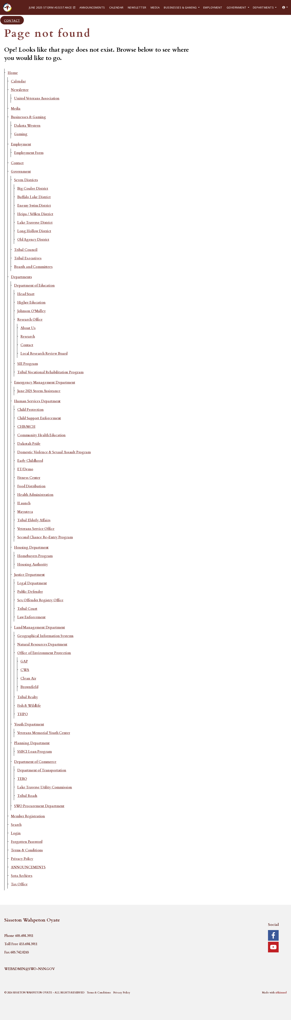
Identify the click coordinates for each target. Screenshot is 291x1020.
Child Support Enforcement (39, 418)
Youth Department (29, 724)
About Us (28, 328)
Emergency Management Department (44, 382)
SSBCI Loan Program (34, 751)
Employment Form (28, 153)
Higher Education (31, 302)
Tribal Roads (27, 796)
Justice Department (29, 574)
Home (13, 73)
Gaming (20, 134)
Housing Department (31, 547)
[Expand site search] (29, 20)
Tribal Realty (27, 697)
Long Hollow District (34, 231)
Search (16, 824)
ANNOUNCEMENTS (28, 867)
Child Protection (30, 409)
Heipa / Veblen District (35, 214)
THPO (22, 714)
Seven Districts (26, 180)
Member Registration (28, 816)
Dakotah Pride (28, 443)
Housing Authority (32, 564)
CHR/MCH (26, 426)
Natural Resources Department (42, 644)
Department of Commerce (35, 762)
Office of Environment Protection (44, 653)
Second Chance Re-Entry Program (45, 537)
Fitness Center (28, 477)
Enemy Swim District (34, 205)
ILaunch (23, 503)
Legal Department (32, 583)
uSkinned (281, 992)
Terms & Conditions (27, 850)
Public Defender (30, 591)
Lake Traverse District (35, 222)
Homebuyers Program (35, 556)
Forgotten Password (26, 841)
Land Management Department (39, 627)
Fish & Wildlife (29, 705)
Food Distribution (31, 486)
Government (236, 7)
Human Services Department (37, 401)
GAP (24, 661)
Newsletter (137, 7)
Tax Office (19, 884)
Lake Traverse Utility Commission (44, 787)
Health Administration (35, 494)
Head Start (26, 294)
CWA (24, 670)
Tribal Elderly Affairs (33, 520)
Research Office (30, 319)
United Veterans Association (36, 98)
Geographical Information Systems (45, 636)
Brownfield (29, 687)
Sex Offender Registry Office (40, 600)
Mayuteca (25, 511)
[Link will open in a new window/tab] (273, 935)
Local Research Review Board (44, 353)
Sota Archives (21, 875)
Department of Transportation (41, 770)
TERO (22, 779)
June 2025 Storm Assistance (50, 7)
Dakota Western (27, 125)
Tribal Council (25, 250)
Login (16, 833)
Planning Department (32, 743)
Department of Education (34, 285)
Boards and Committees (33, 267)
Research (27, 336)
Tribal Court (27, 608)
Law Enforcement (31, 617)
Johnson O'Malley (31, 311)
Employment (212, 7)
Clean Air (28, 678)
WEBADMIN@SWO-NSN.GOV (29, 969)
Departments (263, 7)
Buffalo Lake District (34, 197)
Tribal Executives (27, 258)
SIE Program (27, 363)
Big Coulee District (32, 188)
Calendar (116, 7)
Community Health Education (41, 435)
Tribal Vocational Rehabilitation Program (50, 372)
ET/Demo (25, 469)
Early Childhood (30, 460)
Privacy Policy (22, 858)
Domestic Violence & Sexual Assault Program (54, 452)
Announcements (92, 7)
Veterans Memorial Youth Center (43, 733)
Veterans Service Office (36, 528)
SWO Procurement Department (39, 806)
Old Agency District (33, 239)
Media (155, 7)
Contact (12, 20)
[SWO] (7, 7)
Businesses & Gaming (180, 7)
